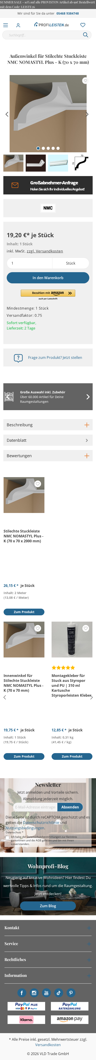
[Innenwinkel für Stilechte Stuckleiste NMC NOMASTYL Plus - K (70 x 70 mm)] (24, 639)
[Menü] (5, 24)
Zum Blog (48, 905)
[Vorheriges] (6, 113)
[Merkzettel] (81, 24)
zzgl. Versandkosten (45, 251)
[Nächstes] (87, 113)
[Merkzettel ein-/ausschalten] (85, 80)
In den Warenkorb (48, 277)
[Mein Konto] (19, 24)
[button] (48, 295)
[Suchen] (86, 34)
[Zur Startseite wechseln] (51, 24)
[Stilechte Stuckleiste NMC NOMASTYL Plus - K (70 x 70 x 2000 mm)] (24, 495)
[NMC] (48, 208)
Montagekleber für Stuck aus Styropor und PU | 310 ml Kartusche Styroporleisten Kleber (71, 685)
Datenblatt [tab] (16, 440)
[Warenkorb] (93, 20)
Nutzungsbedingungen (25, 827)
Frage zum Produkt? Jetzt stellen (55, 357)
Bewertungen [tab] (19, 455)
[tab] (48, 424)
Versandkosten (48, 1044)
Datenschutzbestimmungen (44, 837)
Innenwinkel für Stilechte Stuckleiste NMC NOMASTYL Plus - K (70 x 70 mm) (23, 683)
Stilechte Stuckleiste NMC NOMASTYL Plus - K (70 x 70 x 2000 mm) (23, 536)
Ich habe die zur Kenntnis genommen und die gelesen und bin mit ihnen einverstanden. (44, 840)
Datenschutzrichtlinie (41, 822)
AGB (38, 840)
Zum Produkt (24, 612)
